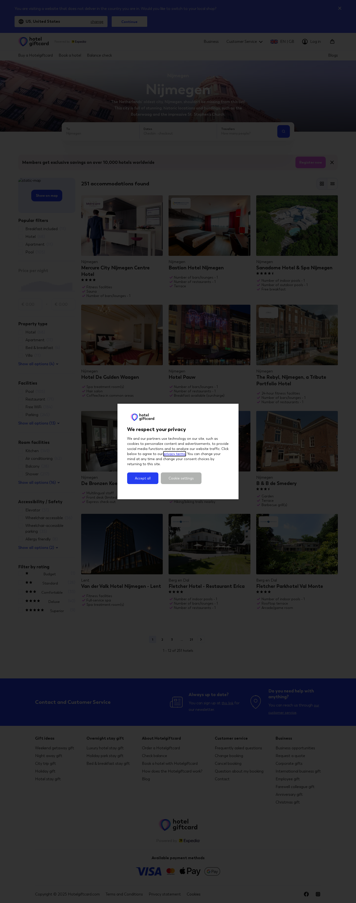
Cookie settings (181, 478)
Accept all (143, 478)
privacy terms (175, 454)
